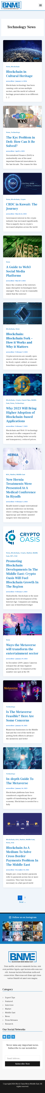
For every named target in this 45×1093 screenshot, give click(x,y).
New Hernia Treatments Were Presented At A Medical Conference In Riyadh (21, 488)
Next (22, 902)
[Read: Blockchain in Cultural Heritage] (22, 51)
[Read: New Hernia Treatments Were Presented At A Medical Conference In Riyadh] (22, 458)
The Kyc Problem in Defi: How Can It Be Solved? (20, 141)
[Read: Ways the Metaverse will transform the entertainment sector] (22, 624)
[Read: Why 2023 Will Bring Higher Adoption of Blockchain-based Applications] (22, 384)
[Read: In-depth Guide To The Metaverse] (22, 758)
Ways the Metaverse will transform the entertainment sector (22, 649)
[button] (40, 5)
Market (12, 474)
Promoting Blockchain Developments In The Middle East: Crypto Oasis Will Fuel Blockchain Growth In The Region (22, 574)
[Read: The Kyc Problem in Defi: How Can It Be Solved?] (22, 116)
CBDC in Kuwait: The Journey (21, 206)
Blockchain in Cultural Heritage (19, 74)
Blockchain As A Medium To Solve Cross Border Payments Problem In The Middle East (22, 856)
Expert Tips (26, 400)
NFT (11, 556)
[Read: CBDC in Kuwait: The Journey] (22, 183)
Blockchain (15, 67)
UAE (16, 556)
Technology (15, 132)
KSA (7, 474)
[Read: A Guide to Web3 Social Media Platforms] (22, 246)
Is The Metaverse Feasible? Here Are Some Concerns (20, 716)
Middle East (20, 474)
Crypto (23, 199)
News (8, 67)
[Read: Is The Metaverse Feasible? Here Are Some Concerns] (22, 691)
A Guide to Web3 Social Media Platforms (18, 271)
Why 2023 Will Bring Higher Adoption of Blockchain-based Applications (21, 414)
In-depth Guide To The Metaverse (20, 781)
